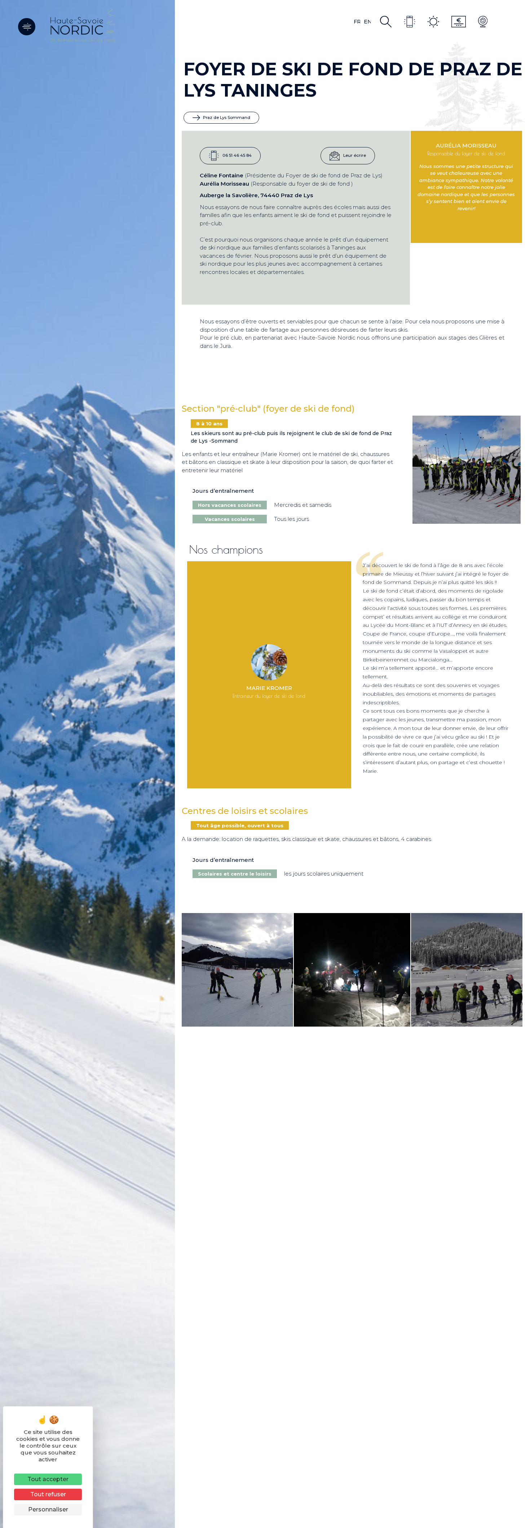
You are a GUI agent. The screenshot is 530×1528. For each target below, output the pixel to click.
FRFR (357, 21)
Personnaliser (48, 1509)
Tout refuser (48, 1494)
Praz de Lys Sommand (226, 117)
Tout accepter (48, 1479)
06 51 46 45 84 (237, 155)
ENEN (367, 21)
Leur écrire (354, 155)
